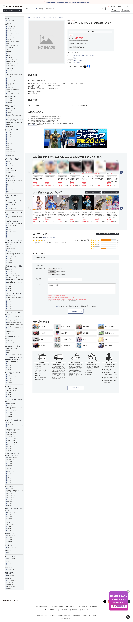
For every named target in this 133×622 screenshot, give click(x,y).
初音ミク (9, 214)
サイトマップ (92, 615)
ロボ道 (8, 350)
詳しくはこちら (32, 125)
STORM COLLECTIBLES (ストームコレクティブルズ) (15, 119)
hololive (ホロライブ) (12, 205)
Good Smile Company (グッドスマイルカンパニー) (15, 490)
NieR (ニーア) (10, 331)
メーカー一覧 (10, 582)
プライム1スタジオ (11, 170)
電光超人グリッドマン (12, 57)
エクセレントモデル (11, 440)
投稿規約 (58, 306)
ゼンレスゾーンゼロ (11, 38)
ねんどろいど (10, 71)
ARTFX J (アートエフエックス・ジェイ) (15, 298)
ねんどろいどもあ (11, 497)
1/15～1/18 (9, 149)
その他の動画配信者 (11, 208)
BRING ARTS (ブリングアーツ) (14, 323)
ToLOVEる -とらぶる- (12, 457)
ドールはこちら (10, 564)
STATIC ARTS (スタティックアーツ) (14, 316)
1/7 (8, 140)
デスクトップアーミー (12, 442)
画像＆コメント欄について (49, 237)
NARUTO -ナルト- (11, 61)
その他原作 (9, 102)
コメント (38, 284)
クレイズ (9, 163)
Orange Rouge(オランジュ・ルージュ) (15, 90)
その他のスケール (11, 155)
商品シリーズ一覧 (11, 586)
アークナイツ (10, 47)
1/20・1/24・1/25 (11, 151)
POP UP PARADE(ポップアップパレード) (14, 75)
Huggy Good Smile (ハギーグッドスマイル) (15, 280)
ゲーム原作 (9, 98)
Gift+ (8, 86)
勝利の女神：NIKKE (11, 30)
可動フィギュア (10, 340)
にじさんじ (9, 207)
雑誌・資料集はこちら (12, 575)
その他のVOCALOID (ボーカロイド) (14, 216)
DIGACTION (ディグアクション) (14, 122)
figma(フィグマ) (11, 84)
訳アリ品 (9, 552)
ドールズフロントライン (12, 59)
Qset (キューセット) (12, 277)
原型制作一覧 (10, 584)
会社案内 (39, 615)
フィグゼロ (9, 110)
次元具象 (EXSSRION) (12, 112)
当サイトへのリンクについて (80, 615)
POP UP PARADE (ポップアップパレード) (14, 283)
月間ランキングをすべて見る (110, 192)
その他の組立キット (11, 165)
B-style (9, 78)
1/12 (8, 147)
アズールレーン (10, 28)
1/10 (8, 145)
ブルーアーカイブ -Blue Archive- (14, 36)
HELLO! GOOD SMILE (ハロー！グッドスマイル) (15, 254)
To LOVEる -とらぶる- (12, 32)
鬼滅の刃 (9, 39)
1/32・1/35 (9, 153)
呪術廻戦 (9, 51)
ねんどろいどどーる (11, 82)
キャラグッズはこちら (12, 569)
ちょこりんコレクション (12, 438)
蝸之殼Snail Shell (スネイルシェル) (14, 116)
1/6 (8, 138)
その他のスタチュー (11, 172)
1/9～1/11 (9, 143)
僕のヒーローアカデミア (12, 45)
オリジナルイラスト (11, 26)
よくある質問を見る (74, 388)
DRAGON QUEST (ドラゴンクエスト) (15, 328)
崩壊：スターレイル (11, 43)
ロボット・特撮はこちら (12, 558)
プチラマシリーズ (11, 436)
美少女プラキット (11, 161)
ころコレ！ (9, 363)
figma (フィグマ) (11, 108)
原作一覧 (9, 588)
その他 (8, 237)
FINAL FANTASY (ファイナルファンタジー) (15, 325)
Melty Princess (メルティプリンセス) (15, 426)
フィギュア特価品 (11, 20)
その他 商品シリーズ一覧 (13, 93)
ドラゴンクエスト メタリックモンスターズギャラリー (15, 320)
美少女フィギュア (11, 178)
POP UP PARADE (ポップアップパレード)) (14, 250)
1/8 (8, 142)
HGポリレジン (78, 60)
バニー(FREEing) (11, 80)
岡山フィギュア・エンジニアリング (84, 55)
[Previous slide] (29, 172)
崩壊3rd (9, 186)
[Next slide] (121, 172)
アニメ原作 (9, 100)
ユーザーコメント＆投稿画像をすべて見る (107, 234)
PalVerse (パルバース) (12, 361)
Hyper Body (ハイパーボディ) (14, 275)
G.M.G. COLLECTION (12, 432)
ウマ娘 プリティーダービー (13, 34)
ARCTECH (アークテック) (13, 114)
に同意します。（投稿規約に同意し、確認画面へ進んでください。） (76, 306)
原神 (8, 49)
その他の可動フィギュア (12, 126)
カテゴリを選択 (8, 11)
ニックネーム (40, 279)
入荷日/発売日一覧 (11, 580)
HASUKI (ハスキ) (11, 124)
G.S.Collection (10, 88)
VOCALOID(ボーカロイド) (13, 41)
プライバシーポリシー (50, 615)
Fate (8, 55)
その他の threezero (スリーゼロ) (14, 354)
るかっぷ (9, 72)
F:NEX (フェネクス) (11, 390)
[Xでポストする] (85, 66)
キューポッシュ (10, 303)
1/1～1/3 (9, 132)
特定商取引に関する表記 (64, 615)
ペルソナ (9, 53)
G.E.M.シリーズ (10, 434)
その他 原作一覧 (11, 65)
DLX (8, 352)
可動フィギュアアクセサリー (13, 547)
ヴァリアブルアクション (12, 444)
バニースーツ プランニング (13, 63)
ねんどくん (77, 63)
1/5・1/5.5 (9, 136)
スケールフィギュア (11, 256)
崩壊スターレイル (11, 192)
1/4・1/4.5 (9, 134)
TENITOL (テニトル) (12, 388)
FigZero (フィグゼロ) (12, 348)
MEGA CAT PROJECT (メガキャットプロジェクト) (15, 429)
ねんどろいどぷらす (11, 499)
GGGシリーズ (10, 424)
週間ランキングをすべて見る (93, 192)
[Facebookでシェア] (88, 66)
